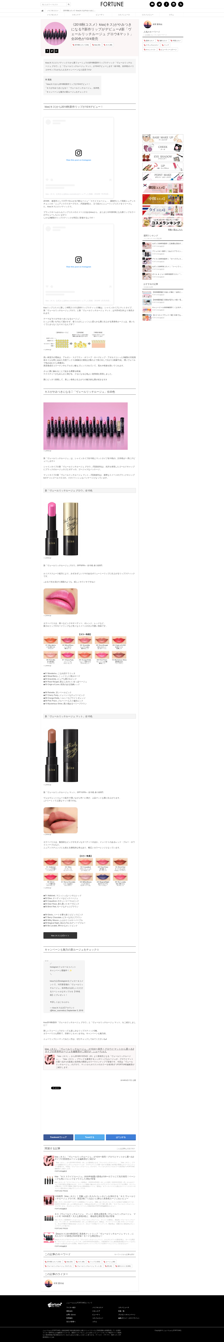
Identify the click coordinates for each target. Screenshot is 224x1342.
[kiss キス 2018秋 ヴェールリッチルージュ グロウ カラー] (89, 648)
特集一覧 (121, 1311)
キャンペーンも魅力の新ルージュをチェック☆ (67, 91)
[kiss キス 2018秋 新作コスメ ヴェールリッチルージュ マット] (89, 755)
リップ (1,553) (95, 1261)
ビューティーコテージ (169, 49)
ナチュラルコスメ (152, 45)
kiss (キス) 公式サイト (60, 935)
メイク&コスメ (52, 15)
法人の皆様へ (71, 1321)
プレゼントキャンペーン (126, 1314)
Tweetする (89, 1137)
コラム (171, 15)
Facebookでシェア (58, 1137)
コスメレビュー (147, 15)
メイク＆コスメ (97, 1307)
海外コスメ (163, 40)
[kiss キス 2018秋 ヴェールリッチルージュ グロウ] (89, 601)
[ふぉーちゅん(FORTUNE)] (112, 5)
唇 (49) (109, 1266)
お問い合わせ (71, 1314)
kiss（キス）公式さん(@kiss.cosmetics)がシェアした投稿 (69, 194)
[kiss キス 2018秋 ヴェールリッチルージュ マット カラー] (89, 870)
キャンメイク (150, 49)
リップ (166, 45)
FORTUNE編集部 (61, 1171)
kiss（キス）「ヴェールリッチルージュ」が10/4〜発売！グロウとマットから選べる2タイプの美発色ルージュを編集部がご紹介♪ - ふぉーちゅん (89, 1050)
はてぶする (121, 1137)
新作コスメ (150, 40)
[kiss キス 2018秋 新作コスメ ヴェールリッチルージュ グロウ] (89, 529)
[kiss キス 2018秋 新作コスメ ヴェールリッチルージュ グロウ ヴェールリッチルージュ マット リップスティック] (89, 340)
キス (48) (109, 45)
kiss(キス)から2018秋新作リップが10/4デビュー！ (68, 84)
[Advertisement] (65, 1110)
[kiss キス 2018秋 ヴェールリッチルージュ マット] (89, 820)
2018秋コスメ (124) (81, 45)
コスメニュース (124, 15)
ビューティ (100, 15)
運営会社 (69, 1311)
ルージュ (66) (110, 1261)
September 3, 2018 (75, 1010)
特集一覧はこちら (175, 229)
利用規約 (69, 1318)
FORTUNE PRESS (61, 1191)
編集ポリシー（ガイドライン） (129, 1318)
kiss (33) (97, 45)
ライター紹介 (71, 1307)
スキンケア (76, 15)
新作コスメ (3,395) (124, 1266)
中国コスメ (176, 40)
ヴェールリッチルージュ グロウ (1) (59, 1266)
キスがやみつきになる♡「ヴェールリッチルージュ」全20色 (73, 87)
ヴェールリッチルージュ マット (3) (89, 1266)
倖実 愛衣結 (58, 1283)
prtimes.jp (48, 349)
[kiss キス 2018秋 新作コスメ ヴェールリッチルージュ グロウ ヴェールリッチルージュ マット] (89, 426)
